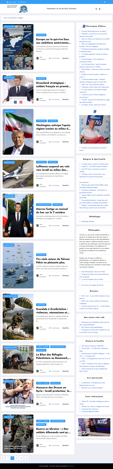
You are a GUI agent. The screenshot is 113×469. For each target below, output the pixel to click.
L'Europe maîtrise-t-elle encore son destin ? (94, 31)
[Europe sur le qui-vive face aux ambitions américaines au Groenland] (18, 47)
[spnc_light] (99, 9)
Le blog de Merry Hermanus (90, 409)
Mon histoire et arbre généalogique (92, 327)
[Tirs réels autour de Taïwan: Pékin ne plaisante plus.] (18, 265)
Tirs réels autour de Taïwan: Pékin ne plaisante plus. (53, 260)
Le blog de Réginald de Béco (90, 411)
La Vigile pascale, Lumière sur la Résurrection (95, 164)
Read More (66, 58)
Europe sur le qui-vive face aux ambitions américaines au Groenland (52, 41)
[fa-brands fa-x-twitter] (99, 2)
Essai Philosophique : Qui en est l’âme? (93, 272)
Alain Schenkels (43, 58)
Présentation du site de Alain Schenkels (61, 8)
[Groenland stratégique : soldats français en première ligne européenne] (18, 89)
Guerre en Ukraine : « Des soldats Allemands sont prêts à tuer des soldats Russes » (54, 430)
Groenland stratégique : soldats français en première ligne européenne (53, 84)
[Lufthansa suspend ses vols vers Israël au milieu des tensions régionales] (18, 174)
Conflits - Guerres (42, 346)
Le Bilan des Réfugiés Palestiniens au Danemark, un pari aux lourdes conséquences (52, 356)
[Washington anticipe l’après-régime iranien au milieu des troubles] (18, 132)
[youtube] (105, 2)
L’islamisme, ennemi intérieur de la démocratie (95, 87)
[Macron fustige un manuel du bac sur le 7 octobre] (18, 215)
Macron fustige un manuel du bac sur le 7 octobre (52, 210)
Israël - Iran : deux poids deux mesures (93, 84)
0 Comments (55, 58)
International (41, 35)
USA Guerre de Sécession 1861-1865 (92, 346)
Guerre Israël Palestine (43, 204)
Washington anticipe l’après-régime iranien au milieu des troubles (53, 126)
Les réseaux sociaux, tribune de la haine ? (94, 105)
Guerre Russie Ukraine (58, 421)
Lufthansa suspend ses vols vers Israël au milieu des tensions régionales (52, 168)
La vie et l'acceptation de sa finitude (92, 279)
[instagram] (102, 2)
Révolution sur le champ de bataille (92, 388)
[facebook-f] (96, 2)
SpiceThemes (70, 466)
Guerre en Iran (41, 121)
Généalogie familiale (88, 221)
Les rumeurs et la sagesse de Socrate (92, 285)
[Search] (96, 8)
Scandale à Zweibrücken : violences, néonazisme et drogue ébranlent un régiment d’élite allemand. (52, 310)
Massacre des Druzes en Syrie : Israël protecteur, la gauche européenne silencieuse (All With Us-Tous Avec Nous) (53, 389)
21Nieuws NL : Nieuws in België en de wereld (95, 406)
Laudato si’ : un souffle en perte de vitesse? (94, 166)
